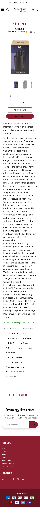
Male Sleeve (23, 343)
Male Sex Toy (10, 343)
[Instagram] (18, 479)
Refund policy (7, 466)
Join (33, 425)
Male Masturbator (27, 338)
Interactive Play (27, 329)
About (4, 454)
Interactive (14, 329)
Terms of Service (8, 463)
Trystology (22, 493)
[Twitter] (3, 479)
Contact (4, 457)
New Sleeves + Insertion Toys (16, 372)
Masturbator (10, 353)
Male (24, 333)
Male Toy (9, 348)
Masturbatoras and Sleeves (15, 367)
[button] (20, 32)
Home (4, 451)
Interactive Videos (12, 333)
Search (4, 448)
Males (30, 348)
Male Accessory (11, 338)
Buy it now (20, 116)
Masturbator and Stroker (14, 362)
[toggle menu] (3, 9)
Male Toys (20, 348)
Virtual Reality (11, 377)
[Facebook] (8, 479)
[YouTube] (23, 479)
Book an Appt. (7, 460)
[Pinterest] (13, 479)
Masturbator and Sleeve (14, 357)
